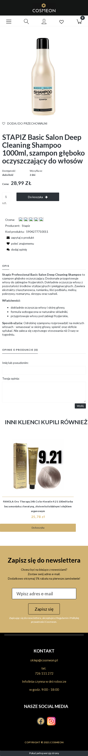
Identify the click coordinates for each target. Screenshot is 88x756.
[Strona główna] (44, 8)
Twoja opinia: (11, 378)
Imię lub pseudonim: (15, 363)
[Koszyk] (79, 21)
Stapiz (26, 225)
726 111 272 (44, 673)
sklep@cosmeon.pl (44, 660)
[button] (9, 21)
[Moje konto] (44, 22)
